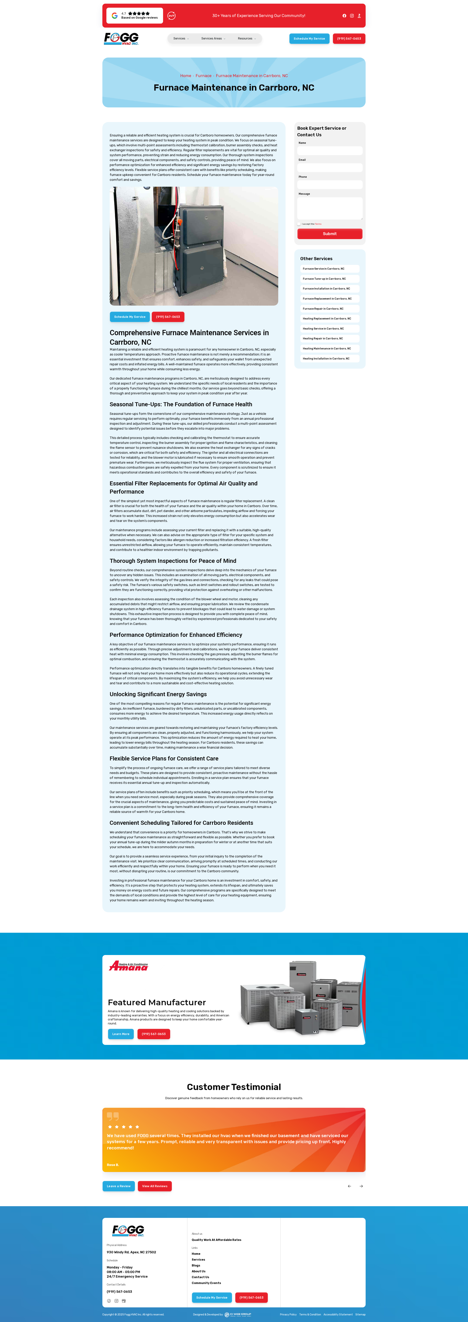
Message (304, 193)
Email (302, 159)
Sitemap (360, 1314)
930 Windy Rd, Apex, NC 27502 (131, 1252)
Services (198, 1259)
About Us (198, 1271)
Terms (318, 224)
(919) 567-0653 (119, 1292)
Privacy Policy (288, 1314)
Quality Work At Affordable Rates (216, 1240)
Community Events (206, 1283)
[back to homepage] (121, 39)
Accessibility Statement (338, 1314)
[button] (181, 38)
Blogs (196, 1265)
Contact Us (200, 1277)
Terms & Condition (310, 1314)
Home (185, 75)
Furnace (204, 75)
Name (302, 142)
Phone (303, 176)
